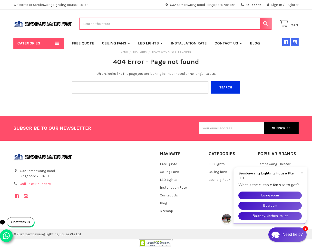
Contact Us (226, 43)
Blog (255, 43)
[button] (287, 234)
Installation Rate (189, 43)
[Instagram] (295, 42)
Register (292, 5)
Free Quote (83, 43)
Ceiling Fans (114, 43)
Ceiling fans (218, 172)
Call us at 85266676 (35, 184)
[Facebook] (286, 42)
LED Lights (148, 43)
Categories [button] (28, 43)
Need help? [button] (293, 234)
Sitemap (166, 211)
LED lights (217, 164)
